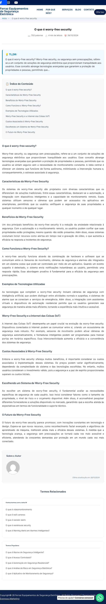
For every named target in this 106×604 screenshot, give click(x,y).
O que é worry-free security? (19, 89)
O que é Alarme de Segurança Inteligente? (25, 552)
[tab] (51, 327)
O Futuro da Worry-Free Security (20, 132)
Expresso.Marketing (9, 598)
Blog (78, 9)
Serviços (67, 9)
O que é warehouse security (18, 525)
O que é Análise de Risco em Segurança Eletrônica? (29, 568)
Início (4, 18)
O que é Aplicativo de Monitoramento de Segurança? (29, 573)
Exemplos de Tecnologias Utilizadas (22, 111)
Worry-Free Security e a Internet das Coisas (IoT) (28, 116)
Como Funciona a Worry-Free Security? (23, 105)
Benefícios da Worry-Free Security (21, 100)
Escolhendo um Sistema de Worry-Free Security (27, 126)
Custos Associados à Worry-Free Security (24, 121)
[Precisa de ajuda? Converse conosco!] (100, 598)
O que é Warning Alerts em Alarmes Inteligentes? (27, 530)
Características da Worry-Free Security (23, 95)
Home (40, 9)
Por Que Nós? (50, 11)
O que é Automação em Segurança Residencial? (27, 563)
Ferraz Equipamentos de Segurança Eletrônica (14, 11)
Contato (89, 9)
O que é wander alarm (16, 520)
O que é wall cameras (15, 514)
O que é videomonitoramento (19, 509)
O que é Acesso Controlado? (18, 557)
